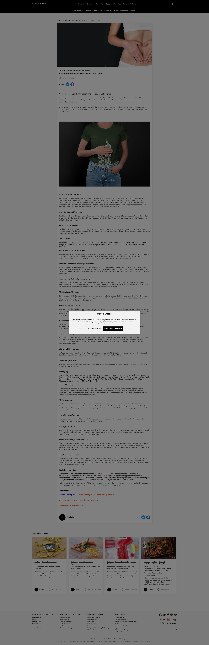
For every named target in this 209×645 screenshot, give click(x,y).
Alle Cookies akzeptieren (113, 328)
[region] (104, 322)
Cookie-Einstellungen (94, 328)
